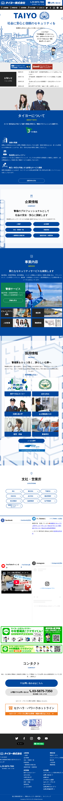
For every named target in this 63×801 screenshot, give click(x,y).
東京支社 (30, 491)
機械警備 (52, 764)
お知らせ (46, 777)
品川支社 (30, 496)
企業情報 (26, 753)
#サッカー (38, 525)
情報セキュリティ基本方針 (33, 796)
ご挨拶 (26, 755)
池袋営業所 (30, 501)
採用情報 (26, 770)
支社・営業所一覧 (29, 760)
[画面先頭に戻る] (58, 795)
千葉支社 (47, 491)
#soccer (50, 525)
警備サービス (54, 755)
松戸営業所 (48, 501)
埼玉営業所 (13, 501)
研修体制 (26, 762)
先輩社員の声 (28, 777)
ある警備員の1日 (29, 779)
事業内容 (52, 753)
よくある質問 (31, 440)
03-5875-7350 (38, 2)
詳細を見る (13, 300)
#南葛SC (52, 523)
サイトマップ (47, 796)
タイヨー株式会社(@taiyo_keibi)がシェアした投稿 (47, 606)
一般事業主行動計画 (30, 764)
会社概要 (26, 757)
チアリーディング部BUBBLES (52, 772)
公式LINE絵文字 (48, 789)
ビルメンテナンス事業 (56, 757)
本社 (13, 491)
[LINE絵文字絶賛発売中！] (31, 649)
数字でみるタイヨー (30, 772)
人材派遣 (52, 762)
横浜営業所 (48, 496)
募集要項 (26, 784)
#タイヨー (38, 528)
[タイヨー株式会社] (13, 3)
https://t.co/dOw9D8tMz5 (48, 528)
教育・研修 (27, 782)
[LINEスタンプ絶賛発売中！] (31, 634)
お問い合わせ (47, 775)
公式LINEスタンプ (48, 786)
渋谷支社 (13, 496)
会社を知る (27, 775)
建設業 (52, 760)
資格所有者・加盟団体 (30, 767)
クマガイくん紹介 (48, 779)
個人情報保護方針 (17, 796)
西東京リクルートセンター (13, 505)
